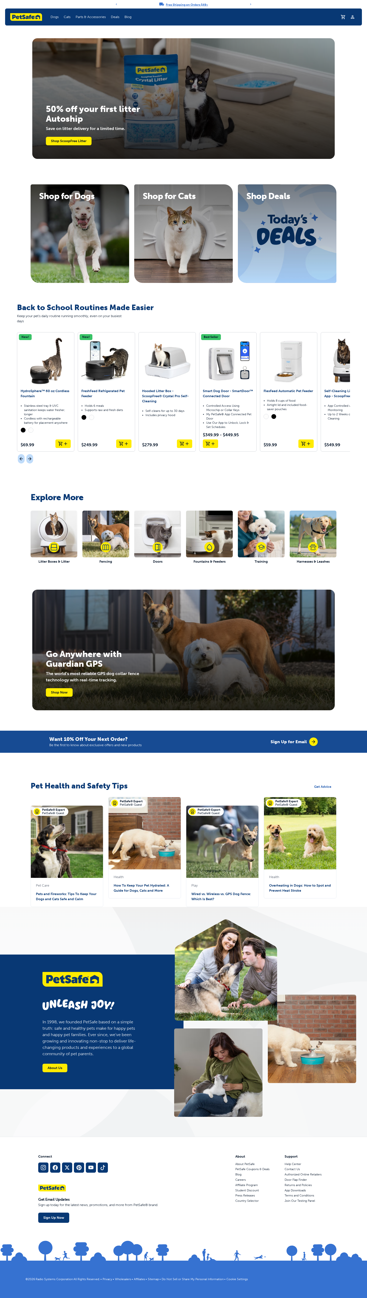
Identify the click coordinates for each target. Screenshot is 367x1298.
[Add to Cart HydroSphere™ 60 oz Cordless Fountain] (63, 443)
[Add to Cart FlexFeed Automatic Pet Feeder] (306, 443)
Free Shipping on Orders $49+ (187, 5)
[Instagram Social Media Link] (43, 1167)
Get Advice (322, 787)
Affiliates (139, 1279)
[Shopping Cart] (343, 17)
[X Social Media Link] (67, 1167)
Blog (127, 17)
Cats (67, 17)
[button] (54, 16)
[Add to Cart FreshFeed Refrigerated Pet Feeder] (123, 443)
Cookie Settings (237, 1279)
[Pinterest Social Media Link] (79, 1167)
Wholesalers (123, 1279)
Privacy (107, 1279)
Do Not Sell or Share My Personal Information (193, 1279)
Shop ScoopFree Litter (68, 141)
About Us (55, 1068)
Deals (115, 17)
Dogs (55, 17)
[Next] (250, 4)
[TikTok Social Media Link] (103, 1167)
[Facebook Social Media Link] (55, 1167)
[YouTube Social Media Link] (91, 1167)
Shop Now (59, 692)
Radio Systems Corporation (54, 1279)
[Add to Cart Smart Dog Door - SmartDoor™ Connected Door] (210, 443)
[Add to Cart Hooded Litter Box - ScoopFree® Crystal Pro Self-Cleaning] (184, 443)
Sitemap (153, 1279)
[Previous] (116, 4)
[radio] (23, 430)
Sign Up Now (53, 1218)
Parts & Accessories (91, 17)
